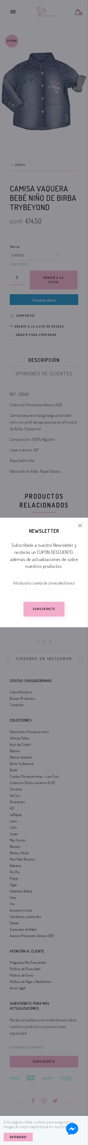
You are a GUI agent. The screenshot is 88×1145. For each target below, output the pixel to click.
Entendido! (18, 1137)
